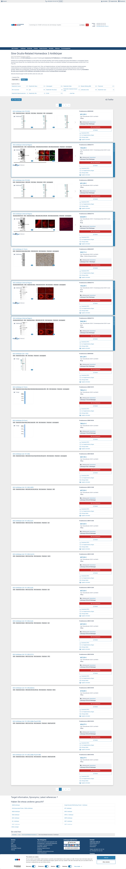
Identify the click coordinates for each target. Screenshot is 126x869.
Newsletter (13, 845)
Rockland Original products (43, 848)
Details (96, 130)
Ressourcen (13, 846)
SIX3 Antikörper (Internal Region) (22, 145)
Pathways (57, 48)
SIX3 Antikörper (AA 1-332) (20, 353)
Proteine (36, 48)
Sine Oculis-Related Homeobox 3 (29, 834)
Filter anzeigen (17, 99)
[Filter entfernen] (19, 79)
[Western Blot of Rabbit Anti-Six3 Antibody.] (23, 293)
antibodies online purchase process (45, 851)
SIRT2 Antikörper (68, 824)
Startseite (14, 834)
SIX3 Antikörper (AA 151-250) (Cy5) (23, 587)
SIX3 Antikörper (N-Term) (20, 420)
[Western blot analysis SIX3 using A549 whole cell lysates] (23, 259)
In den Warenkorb (96, 127)
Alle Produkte (15, 48)
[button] (75, 122)
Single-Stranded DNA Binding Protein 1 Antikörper (75, 805)
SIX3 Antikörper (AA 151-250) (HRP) (23, 487)
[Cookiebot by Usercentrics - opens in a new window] (17, 866)
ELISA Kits (29, 48)
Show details (77, 866)
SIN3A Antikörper (16, 811)
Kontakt (60, 1)
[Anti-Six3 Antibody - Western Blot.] (23, 155)
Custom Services (43, 48)
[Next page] (68, 105)
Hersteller (51, 48)
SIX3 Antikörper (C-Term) (20, 249)
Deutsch (5, 1)
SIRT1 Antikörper (68, 821)
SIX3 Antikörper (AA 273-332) (21, 111)
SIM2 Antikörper (15, 814)
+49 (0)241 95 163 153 (52, 1)
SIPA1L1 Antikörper (68, 814)
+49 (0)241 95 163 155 (97, 850)
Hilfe (12, 843)
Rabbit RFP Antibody (42, 846)
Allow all (106, 857)
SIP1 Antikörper (68, 808)
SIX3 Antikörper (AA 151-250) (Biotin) (23, 688)
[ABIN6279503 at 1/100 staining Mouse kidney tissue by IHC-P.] (45, 259)
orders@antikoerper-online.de (102, 26)
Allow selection (106, 862)
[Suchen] (87, 25)
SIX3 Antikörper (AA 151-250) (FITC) (23, 654)
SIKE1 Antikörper (16, 824)
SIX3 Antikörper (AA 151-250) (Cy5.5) (23, 554)
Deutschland (92, 122)
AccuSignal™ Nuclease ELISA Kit (44, 845)
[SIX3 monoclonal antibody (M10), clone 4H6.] (23, 121)
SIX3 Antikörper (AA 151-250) (21, 454)
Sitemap (13, 849)
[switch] (46, 866)
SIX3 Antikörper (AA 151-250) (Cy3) (23, 621)
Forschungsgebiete (65, 48)
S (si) (19, 834)
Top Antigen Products (16, 848)
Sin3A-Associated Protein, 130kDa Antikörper (22, 808)
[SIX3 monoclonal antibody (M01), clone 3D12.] (23, 190)
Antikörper (23, 48)
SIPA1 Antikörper (68, 811)
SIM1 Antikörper (15, 818)
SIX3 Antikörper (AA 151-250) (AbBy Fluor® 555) (27, 721)
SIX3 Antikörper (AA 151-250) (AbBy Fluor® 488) (27, 754)
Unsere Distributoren (42, 853)
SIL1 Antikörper (15, 821)
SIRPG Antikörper (68, 818)
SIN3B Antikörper (16, 805)
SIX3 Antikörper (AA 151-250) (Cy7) (23, 521)
